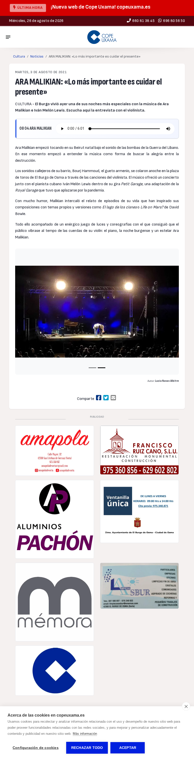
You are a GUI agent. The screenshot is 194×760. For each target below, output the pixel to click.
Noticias (36, 56)
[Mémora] (54, 602)
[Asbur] (139, 586)
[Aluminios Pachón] (54, 519)
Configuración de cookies (36, 748)
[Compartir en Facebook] (98, 398)
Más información (85, 734)
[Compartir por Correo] (113, 398)
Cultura (19, 56)
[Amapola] (54, 450)
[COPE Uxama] (102, 37)
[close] (186, 706)
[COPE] (54, 670)
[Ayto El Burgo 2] (139, 511)
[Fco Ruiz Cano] (139, 450)
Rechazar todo (87, 748)
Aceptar (127, 748)
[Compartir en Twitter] (106, 398)
